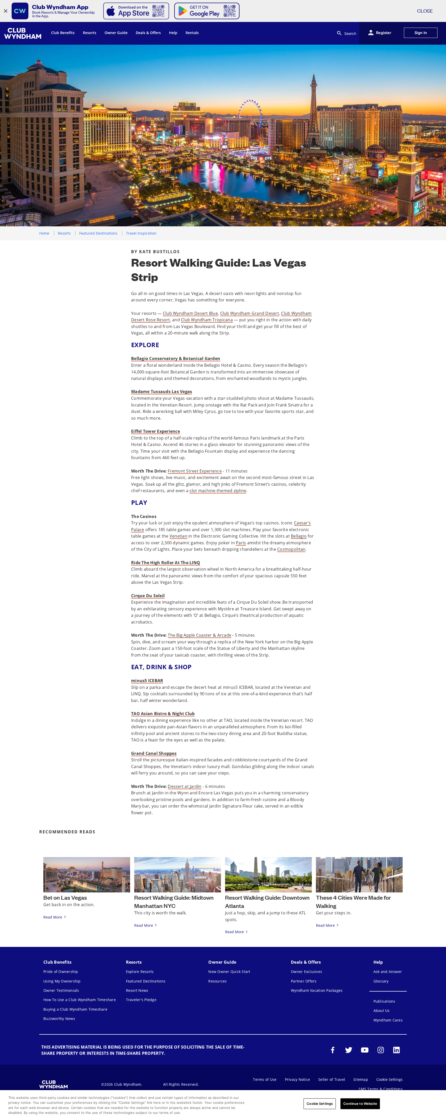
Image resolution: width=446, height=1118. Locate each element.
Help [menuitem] (173, 32)
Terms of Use (264, 1079)
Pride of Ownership (60, 971)
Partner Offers (304, 981)
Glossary (381, 981)
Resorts (64, 233)
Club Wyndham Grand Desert (249, 313)
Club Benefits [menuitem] (63, 32)
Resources (217, 981)
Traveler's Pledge (141, 999)
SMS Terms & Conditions (381, 1089)
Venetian (178, 536)
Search (350, 33)
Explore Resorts (140, 971)
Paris (241, 543)
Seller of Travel (331, 1079)
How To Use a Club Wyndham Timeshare (79, 999)
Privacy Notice (297, 1079)
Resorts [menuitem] (89, 32)
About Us (381, 1010)
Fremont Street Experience (194, 471)
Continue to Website (360, 1103)
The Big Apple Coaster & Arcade (199, 635)
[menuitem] (23, 33)
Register (383, 32)
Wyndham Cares (388, 1020)
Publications (384, 1001)
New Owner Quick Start (229, 971)
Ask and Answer (387, 971)
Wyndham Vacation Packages (317, 990)
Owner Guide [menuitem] (116, 32)
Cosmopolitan (291, 549)
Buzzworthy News (59, 1018)
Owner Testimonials (61, 990)
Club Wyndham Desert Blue (190, 313)
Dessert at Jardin (184, 786)
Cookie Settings (320, 1103)
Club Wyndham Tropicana (207, 320)
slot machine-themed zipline (217, 490)
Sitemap (360, 1079)
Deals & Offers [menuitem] (148, 32)
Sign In (421, 32)
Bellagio (299, 536)
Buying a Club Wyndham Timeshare (75, 1009)
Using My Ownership (62, 981)
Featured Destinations (98, 233)
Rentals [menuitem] (192, 32)
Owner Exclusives (306, 971)
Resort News (137, 990)
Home (44, 233)
